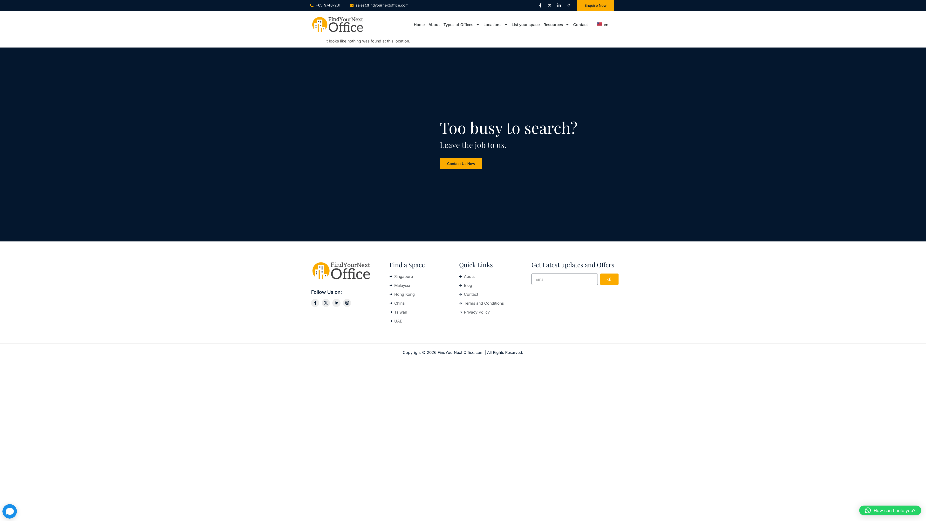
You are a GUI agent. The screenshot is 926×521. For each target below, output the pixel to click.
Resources (553, 24)
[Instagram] (568, 5)
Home (419, 24)
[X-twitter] (549, 5)
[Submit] (609, 279)
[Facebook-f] (540, 5)
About (434, 24)
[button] (890, 510)
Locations (492, 24)
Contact (580, 24)
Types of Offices (458, 24)
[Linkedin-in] (559, 5)
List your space (526, 24)
